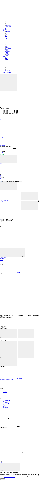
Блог (3, 404)
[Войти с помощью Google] (26, 333)
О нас (4, 401)
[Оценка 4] (26, 353)
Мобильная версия (19, 378)
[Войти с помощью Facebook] (8, 333)
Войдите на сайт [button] (3, 163)
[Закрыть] (8, 186)
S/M (1, 175)
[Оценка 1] (8, 345)
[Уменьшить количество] (29, 196)
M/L (3, 175)
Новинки (4, 17)
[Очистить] (8, 86)
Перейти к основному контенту (6, 0)
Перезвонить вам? (4, 427)
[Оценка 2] (26, 345)
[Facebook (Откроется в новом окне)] (24, 9)
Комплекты (5, 29)
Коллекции (5, 18)
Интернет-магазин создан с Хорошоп (7, 379)
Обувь (4, 56)
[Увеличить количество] (29, 205)
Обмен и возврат (6, 403)
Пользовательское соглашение (9, 477)
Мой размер (6, 175)
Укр (3, 11)
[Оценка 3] (8, 353)
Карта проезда (3, 462)
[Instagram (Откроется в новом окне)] (8, 9)
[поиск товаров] (8, 78)
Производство (5, 407)
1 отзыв (1, 152)
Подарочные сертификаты (7, 72)
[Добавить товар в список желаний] (8, 159)
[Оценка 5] (8, 362)
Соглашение (5, 406)
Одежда (4, 30)
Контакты (4, 405)
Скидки (4, 71)
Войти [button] (1, 173)
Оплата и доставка (6, 402)
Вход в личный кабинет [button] (7, 400)
